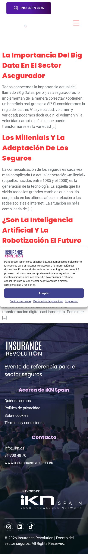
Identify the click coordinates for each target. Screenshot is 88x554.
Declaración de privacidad (48, 301)
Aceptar (44, 293)
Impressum (71, 301)
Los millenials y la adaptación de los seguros (35, 148)
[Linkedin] (20, 526)
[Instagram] (8, 526)
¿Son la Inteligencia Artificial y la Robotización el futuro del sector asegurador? (41, 240)
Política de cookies (20, 301)
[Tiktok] (31, 526)
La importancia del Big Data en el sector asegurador (42, 65)
